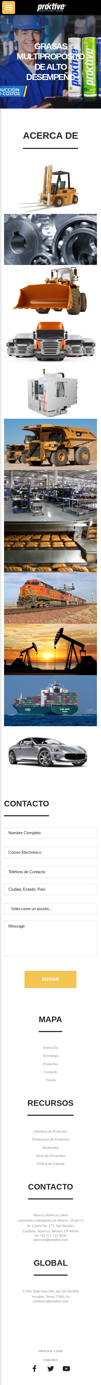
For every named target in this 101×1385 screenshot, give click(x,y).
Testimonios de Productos (50, 1139)
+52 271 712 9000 (53, 1236)
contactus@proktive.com (50, 1301)
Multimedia (51, 1148)
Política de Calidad (50, 1164)
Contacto (50, 1072)
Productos (50, 1064)
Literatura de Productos (50, 1131)
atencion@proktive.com (50, 1240)
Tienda (51, 1080)
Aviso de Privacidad (50, 1156)
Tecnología (51, 1056)
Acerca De (50, 1048)
